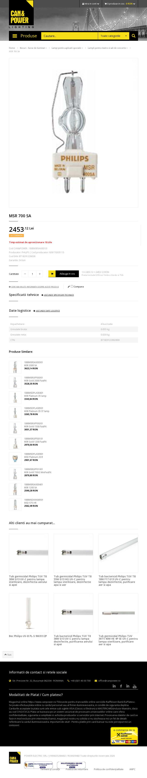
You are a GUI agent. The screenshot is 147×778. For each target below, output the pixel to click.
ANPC (132, 769)
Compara (78, 286)
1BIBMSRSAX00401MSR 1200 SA (33, 486)
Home (12, 48)
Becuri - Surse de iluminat (32, 48)
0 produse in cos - (119, 3)
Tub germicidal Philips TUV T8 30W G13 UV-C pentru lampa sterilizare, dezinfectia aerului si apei (28, 580)
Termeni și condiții (50, 769)
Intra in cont (90, 3)
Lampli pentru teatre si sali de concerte (107, 48)
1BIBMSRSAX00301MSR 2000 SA (33, 364)
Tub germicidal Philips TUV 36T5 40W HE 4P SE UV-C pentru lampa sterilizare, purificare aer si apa (118, 640)
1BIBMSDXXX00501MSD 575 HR (33, 501)
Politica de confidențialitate (109, 769)
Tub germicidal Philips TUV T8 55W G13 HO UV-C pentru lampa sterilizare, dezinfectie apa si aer (72, 580)
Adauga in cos (67, 273)
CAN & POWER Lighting (21, 14)
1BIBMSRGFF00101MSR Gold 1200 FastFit (35, 440)
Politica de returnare (77, 769)
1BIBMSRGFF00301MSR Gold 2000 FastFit (35, 379)
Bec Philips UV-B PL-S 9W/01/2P (28, 636)
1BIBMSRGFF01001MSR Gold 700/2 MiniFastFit (37, 471)
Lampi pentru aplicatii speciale (67, 48)
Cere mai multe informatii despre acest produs (35, 287)
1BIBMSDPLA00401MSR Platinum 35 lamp (35, 394)
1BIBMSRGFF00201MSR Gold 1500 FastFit (35, 425)
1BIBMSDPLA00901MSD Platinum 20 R (33, 455)
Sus (9, 654)
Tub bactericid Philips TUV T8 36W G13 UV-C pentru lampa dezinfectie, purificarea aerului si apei (73, 640)
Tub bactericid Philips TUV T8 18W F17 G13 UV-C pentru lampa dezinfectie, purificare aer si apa (117, 580)
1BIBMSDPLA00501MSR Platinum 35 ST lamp (36, 410)
